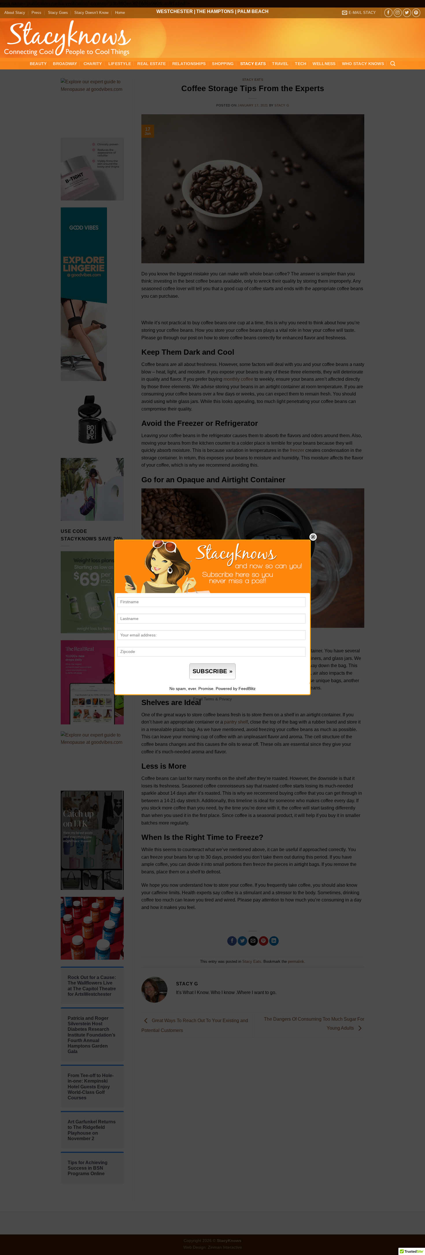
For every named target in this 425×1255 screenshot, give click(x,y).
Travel (280, 63)
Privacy (225, 699)
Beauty (38, 63)
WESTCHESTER (174, 11)
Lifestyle (119, 63)
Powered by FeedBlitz (236, 688)
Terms (209, 699)
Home (120, 12)
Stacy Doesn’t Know (91, 12)
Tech (300, 63)
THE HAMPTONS (215, 11)
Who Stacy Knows (363, 63)
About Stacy (14, 12)
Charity (93, 63)
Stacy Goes (58, 12)
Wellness (324, 63)
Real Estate (151, 63)
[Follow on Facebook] (388, 12)
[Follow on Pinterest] (416, 12)
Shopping (223, 63)
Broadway (65, 63)
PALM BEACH (253, 11)
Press (36, 12)
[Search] (392, 64)
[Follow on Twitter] (407, 12)
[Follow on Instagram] (397, 12)
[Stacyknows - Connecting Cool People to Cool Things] (71, 38)
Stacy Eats (253, 63)
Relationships (189, 63)
